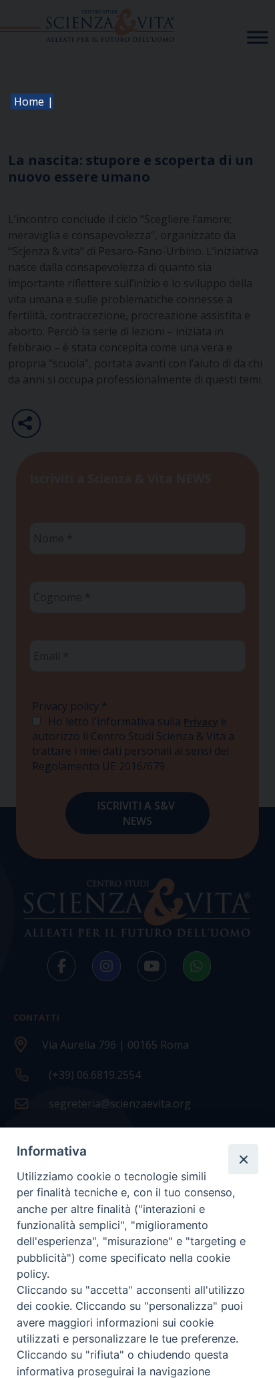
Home (29, 101)
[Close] (243, 1159)
